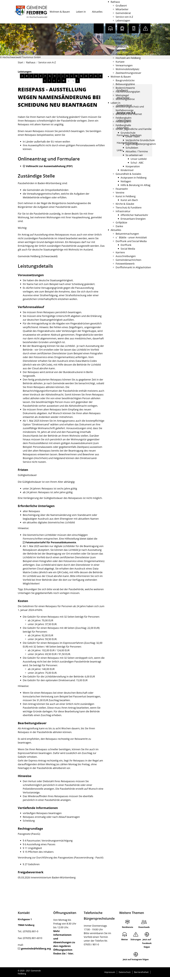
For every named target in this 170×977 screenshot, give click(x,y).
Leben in (81, 11)
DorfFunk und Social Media (131, 241)
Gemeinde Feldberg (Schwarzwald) (37, 256)
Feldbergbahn (123, 117)
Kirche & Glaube (125, 203)
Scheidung (29, 820)
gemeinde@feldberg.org (36, 948)
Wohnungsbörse (125, 99)
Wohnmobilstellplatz (127, 69)
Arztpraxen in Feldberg (133, 177)
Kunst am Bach (129, 200)
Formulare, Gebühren (128, 28)
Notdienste (127, 927)
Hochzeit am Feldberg (128, 58)
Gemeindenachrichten (128, 260)
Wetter (124, 939)
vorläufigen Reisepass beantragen (42, 813)
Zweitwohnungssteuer (128, 73)
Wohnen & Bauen (60, 11)
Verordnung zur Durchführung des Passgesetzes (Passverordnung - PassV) (60, 857)
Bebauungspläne (125, 84)
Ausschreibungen (126, 256)
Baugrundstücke (125, 80)
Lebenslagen (123, 20)
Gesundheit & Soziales (128, 174)
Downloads (144, 927)
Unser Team (133, 136)
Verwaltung (36, 11)
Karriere (120, 252)
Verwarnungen (124, 65)
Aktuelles (97, 11)
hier (70, 953)
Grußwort (121, 5)
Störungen (136, 939)
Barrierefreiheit (141, 972)
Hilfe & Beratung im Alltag (135, 185)
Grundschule (128, 132)
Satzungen (122, 24)
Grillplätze (121, 222)
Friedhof (120, 43)
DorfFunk (126, 245)
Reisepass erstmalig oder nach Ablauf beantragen (51, 817)
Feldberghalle (123, 125)
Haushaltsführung (126, 31)
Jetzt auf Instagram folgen (136, 959)
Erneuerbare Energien (133, 218)
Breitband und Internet (129, 114)
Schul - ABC (137, 162)
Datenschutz (125, 972)
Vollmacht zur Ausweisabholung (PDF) (49, 166)
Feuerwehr (122, 188)
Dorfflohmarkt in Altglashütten (133, 267)
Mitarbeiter (122, 9)
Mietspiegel (122, 95)
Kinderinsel (127, 170)
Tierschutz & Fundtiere (129, 207)
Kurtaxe (120, 61)
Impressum (109, 972)
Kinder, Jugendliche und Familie (133, 129)
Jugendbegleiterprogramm (141, 144)
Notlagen (126, 181)
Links (119, 35)
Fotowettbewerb (125, 263)
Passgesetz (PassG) (29, 834)
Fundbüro (121, 46)
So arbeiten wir (134, 155)
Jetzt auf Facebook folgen (147, 943)
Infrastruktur (123, 211)
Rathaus (19, 11)
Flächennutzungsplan (128, 91)
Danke (119, 226)
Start (20, 62)
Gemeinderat (123, 13)
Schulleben (132, 147)
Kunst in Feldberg (126, 196)
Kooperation (133, 166)
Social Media (128, 248)
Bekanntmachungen (127, 233)
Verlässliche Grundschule (140, 140)
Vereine (120, 192)
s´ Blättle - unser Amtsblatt (131, 237)
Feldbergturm (123, 121)
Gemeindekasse (125, 50)
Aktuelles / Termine (137, 151)
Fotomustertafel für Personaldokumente (50, 542)
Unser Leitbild (138, 159)
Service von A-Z (124, 16)
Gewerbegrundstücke (128, 54)
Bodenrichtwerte (125, 88)
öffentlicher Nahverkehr (134, 215)
